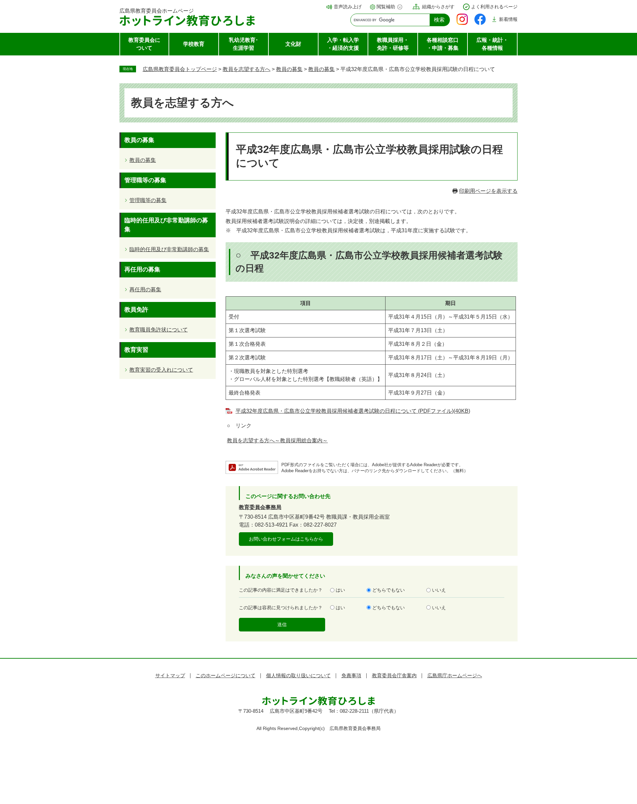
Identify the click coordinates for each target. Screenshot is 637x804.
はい (340, 590)
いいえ (439, 590)
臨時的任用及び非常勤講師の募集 (169, 249)
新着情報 (508, 19)
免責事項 (351, 675)
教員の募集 (289, 69)
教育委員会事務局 (260, 507)
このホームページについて (225, 675)
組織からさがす (438, 6)
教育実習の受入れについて (161, 370)
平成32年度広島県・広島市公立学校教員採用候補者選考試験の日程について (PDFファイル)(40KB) (353, 411)
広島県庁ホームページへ (454, 675)
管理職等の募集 (148, 200)
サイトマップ (170, 675)
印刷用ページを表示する (488, 191)
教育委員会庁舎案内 (394, 675)
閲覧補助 (386, 6)
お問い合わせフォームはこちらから (286, 539)
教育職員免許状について (158, 329)
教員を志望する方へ (246, 69)
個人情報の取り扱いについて (298, 675)
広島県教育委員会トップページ (180, 69)
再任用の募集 (145, 289)
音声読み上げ (348, 6)
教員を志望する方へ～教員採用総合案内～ (277, 440)
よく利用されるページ (494, 6)
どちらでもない (388, 590)
